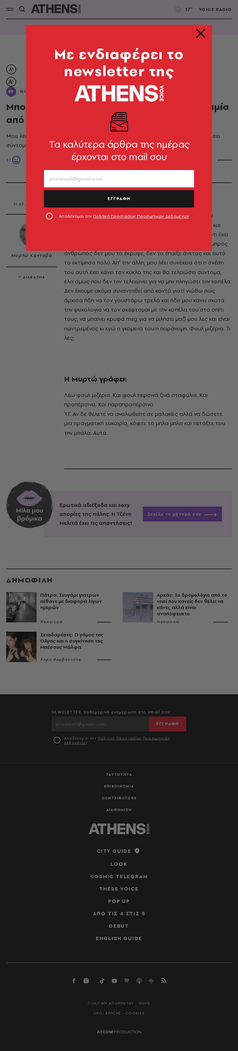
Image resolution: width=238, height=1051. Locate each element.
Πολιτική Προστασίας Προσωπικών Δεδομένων (141, 216)
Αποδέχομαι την (124, 216)
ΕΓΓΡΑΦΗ (119, 198)
